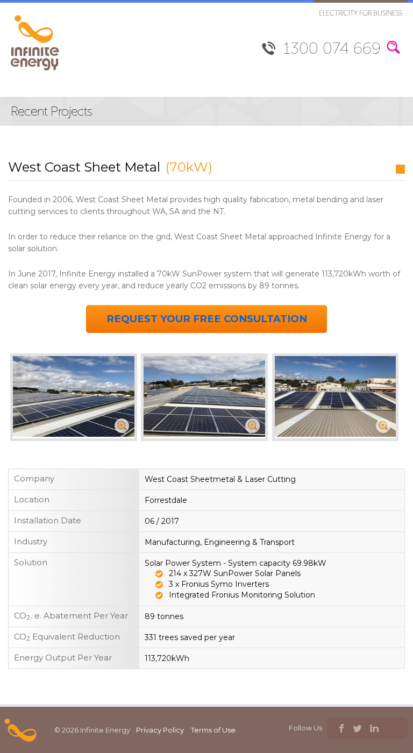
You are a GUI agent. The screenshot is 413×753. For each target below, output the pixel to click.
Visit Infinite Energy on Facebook (340, 730)
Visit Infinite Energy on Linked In (374, 730)
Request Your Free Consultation (206, 318)
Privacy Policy (160, 730)
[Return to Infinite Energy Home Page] (35, 70)
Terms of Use (213, 730)
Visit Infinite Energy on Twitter (357, 730)
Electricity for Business (360, 13)
